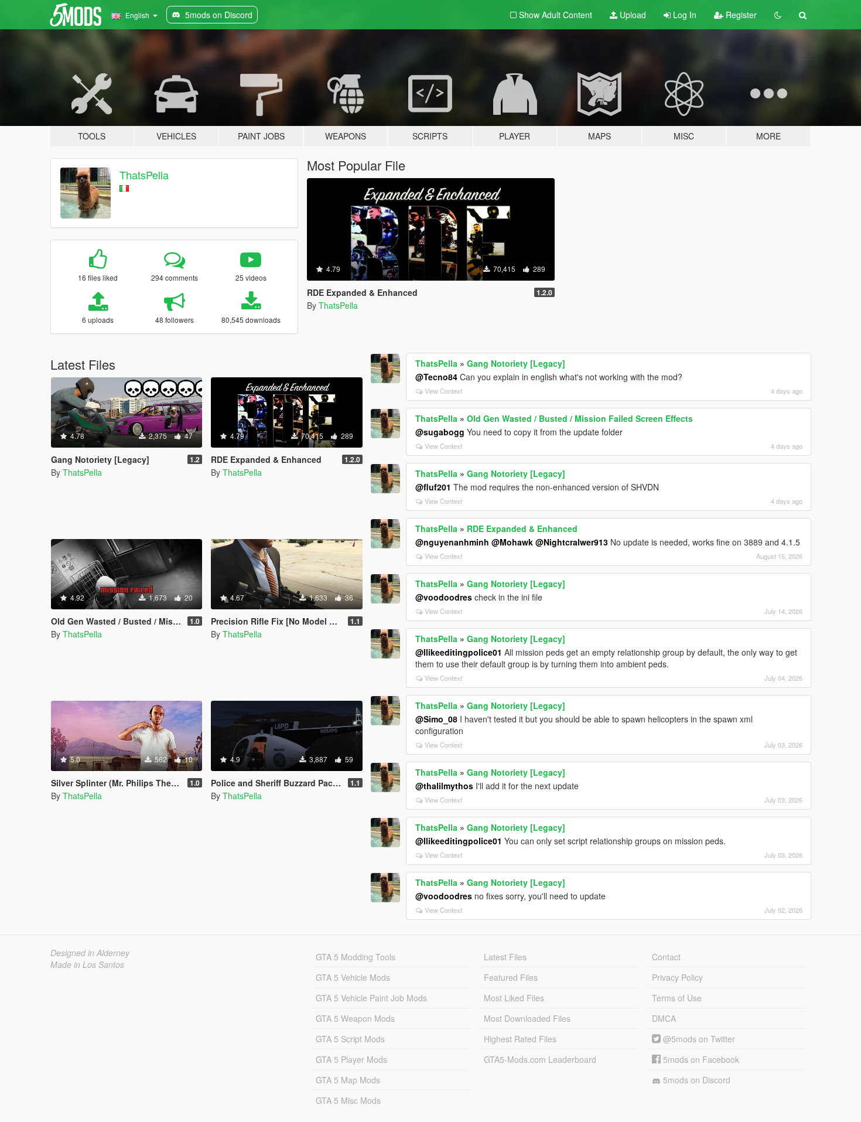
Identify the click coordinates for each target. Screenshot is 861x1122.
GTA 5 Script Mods (350, 1039)
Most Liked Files (514, 998)
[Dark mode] (778, 14)
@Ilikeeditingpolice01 (458, 652)
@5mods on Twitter (698, 1039)
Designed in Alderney (89, 953)
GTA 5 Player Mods (351, 1059)
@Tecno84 (436, 377)
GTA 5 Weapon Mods (355, 1018)
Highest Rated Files (520, 1039)
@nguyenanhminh (452, 542)
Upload (631, 15)
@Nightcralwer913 (571, 542)
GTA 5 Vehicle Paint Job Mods (371, 998)
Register (740, 15)
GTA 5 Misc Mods (348, 1100)
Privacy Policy (677, 977)
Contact (666, 957)
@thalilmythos (444, 786)
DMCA (664, 1018)
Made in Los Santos (87, 964)
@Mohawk (512, 542)
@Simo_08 (436, 719)
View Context (443, 390)
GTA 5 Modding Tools (355, 957)
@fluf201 (433, 487)
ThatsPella (144, 174)
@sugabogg (439, 432)
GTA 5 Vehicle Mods (353, 977)
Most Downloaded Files (527, 1018)
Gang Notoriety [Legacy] (516, 363)
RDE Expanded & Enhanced (522, 528)
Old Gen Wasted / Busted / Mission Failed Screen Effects (580, 418)
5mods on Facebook (700, 1059)
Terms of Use (677, 998)
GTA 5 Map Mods (348, 1080)
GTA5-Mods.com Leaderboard (540, 1059)
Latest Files (505, 957)
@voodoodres (443, 597)
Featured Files (511, 977)
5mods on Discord (695, 1080)
